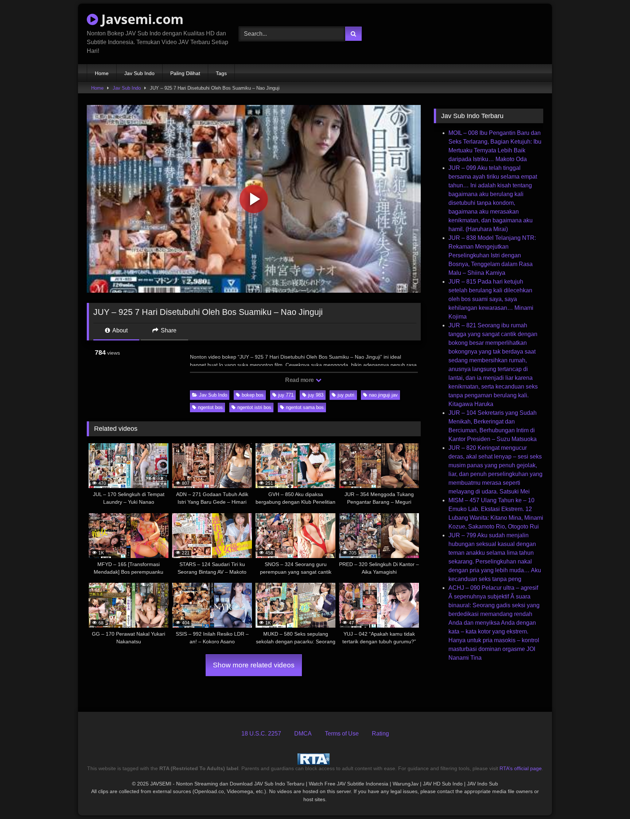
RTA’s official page (520, 768)
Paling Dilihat (185, 73)
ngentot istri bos (254, 407)
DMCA (303, 733)
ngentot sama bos (305, 407)
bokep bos (253, 395)
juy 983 (315, 395)
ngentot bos (210, 407)
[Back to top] (607, 797)
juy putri (346, 395)
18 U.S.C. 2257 (261, 733)
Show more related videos (254, 665)
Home (102, 73)
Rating (380, 733)
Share (167, 330)
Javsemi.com (140, 19)
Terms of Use (342, 733)
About (119, 330)
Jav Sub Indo (139, 73)
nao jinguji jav (383, 395)
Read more (300, 380)
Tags (221, 73)
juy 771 (285, 395)
